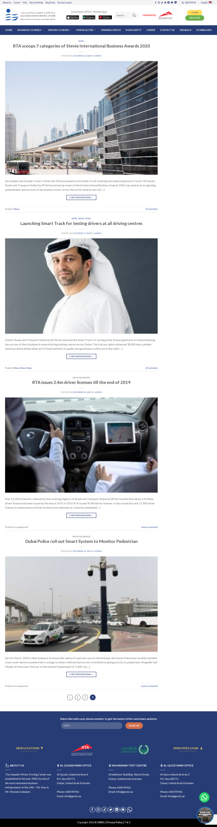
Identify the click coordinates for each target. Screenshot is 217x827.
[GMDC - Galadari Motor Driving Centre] (31, 15)
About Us (7, 2)
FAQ (25, 2)
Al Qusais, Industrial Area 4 (72, 774)
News (81, 41)
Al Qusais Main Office (76, 765)
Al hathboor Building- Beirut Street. (129, 774)
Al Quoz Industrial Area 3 (174, 774)
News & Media (36, 2)
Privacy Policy (115, 822)
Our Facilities (84, 30)
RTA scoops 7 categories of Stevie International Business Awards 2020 (81, 45)
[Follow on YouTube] (172, 3)
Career (17, 2)
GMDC (101, 822)
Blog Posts (50, 2)
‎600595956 (72, 791)
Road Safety (133, 30)
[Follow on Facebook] (156, 3)
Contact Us (167, 30)
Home (8, 30)
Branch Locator (65, 2)
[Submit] (134, 15)
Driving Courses (58, 30)
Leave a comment (149, 527)
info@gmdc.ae (72, 796)
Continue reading (81, 197)
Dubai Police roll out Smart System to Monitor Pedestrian (81, 541)
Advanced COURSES (29, 30)
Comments (152, 209)
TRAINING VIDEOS (111, 30)
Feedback (185, 30)
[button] (206, 797)
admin (97, 56)
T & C (127, 822)
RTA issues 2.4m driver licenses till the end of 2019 (81, 382)
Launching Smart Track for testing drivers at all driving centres (81, 223)
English (204, 2)
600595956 (175, 791)
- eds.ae (135, 822)
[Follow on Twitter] (165, 3)
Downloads (204, 30)
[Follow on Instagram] (159, 3)
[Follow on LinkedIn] (168, 3)
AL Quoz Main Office (178, 765)
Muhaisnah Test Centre (129, 765)
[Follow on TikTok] (162, 3)
